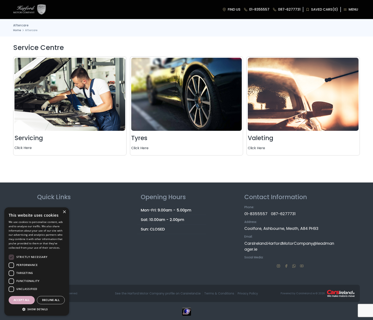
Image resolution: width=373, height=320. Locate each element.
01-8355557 (255, 213)
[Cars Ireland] (341, 293)
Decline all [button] (51, 300)
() (324, 9)
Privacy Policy (248, 293)
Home (17, 30)
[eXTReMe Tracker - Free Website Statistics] (186, 313)
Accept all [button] (22, 300)
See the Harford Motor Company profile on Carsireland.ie (158, 293)
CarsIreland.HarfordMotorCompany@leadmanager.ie (289, 246)
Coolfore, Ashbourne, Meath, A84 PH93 (281, 228)
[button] (37, 309)
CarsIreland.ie (305, 293)
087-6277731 (283, 213)
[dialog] (36, 261)
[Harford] (29, 9)
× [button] (64, 212)
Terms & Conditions (219, 293)
